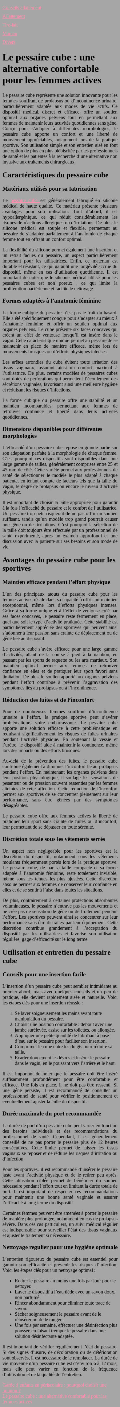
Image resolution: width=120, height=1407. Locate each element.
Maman (9, 33)
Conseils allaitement (21, 7)
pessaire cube (25, 200)
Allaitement (13, 16)
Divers (8, 42)
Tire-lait (10, 24)
